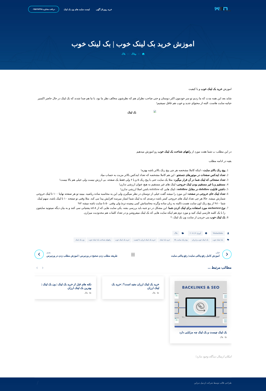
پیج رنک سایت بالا (181, 240)
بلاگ (175, 233)
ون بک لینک (79, 240)
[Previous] (42, 268)
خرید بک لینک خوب (211, 89)
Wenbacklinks (218, 233)
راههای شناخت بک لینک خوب (174, 151)
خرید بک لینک (165, 240)
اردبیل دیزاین (200, 383)
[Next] (37, 268)
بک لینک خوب (217, 217)
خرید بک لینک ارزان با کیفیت (144, 240)
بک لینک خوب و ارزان (200, 240)
